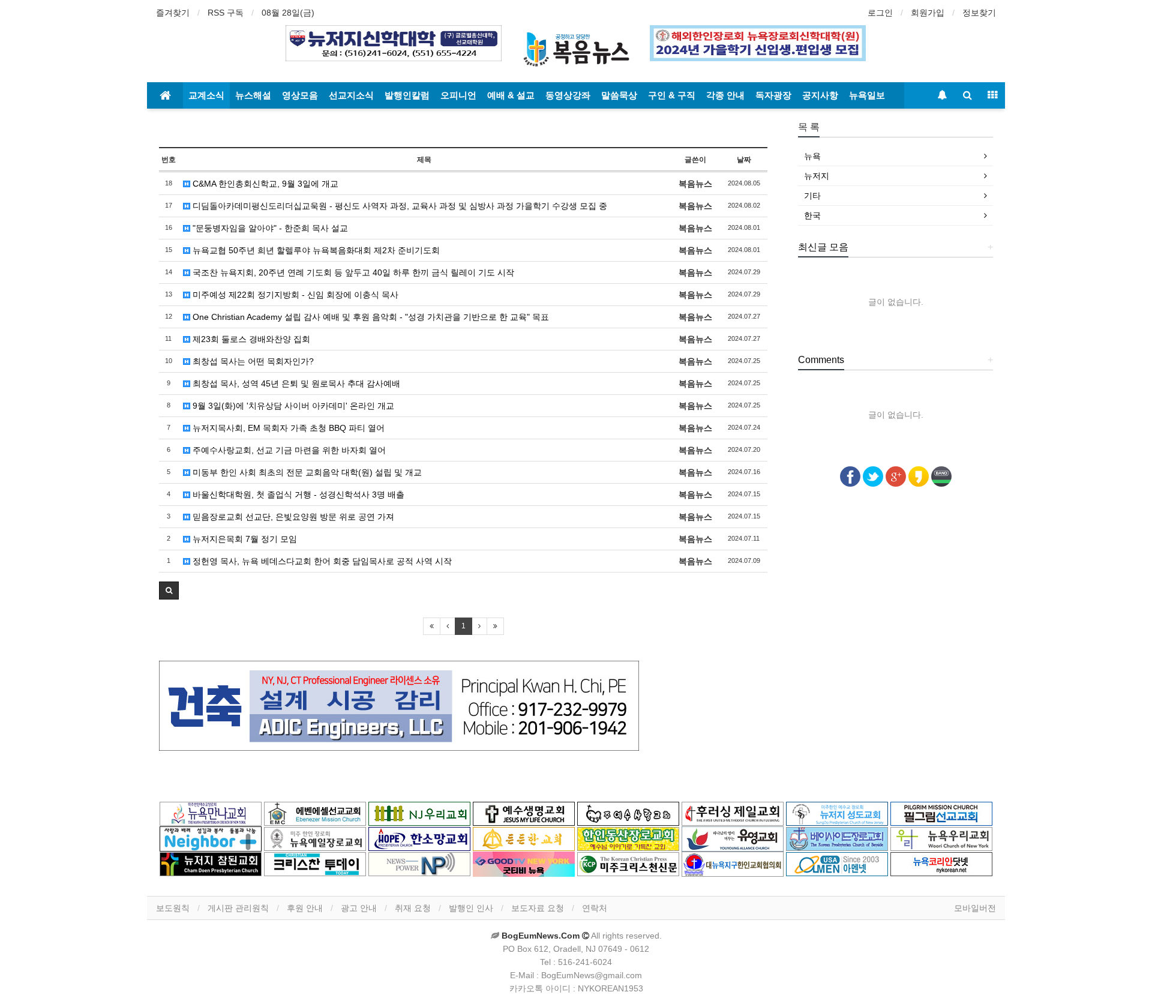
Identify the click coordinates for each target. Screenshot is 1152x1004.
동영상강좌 (567, 95)
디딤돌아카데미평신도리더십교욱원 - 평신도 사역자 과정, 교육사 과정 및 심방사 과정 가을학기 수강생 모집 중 (398, 206)
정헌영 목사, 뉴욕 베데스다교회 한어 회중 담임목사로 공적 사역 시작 (321, 561)
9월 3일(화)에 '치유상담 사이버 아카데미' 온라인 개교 (292, 405)
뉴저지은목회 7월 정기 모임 (243, 539)
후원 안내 (305, 908)
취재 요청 (413, 908)
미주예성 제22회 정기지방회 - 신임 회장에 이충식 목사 (294, 294)
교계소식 (206, 95)
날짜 (744, 159)
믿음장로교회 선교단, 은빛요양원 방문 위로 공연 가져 (292, 517)
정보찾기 (979, 12)
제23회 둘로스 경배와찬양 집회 (250, 339)
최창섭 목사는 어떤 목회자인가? (252, 361)
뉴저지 (816, 176)
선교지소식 (351, 95)
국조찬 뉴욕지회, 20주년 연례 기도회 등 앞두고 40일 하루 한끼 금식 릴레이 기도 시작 (352, 272)
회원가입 (927, 12)
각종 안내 (725, 95)
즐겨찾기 (173, 12)
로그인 (880, 12)
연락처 (594, 908)
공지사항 (820, 95)
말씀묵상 (619, 95)
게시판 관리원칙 (238, 908)
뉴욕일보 (867, 95)
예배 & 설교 (511, 95)
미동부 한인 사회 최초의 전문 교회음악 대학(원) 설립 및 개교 (306, 472)
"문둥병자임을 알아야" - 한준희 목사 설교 (269, 228)
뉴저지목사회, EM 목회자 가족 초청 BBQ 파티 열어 (287, 428)
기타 (812, 195)
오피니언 (458, 95)
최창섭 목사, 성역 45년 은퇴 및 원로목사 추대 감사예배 (295, 383)
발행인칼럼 (407, 95)
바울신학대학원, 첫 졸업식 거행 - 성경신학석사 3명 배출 (297, 494)
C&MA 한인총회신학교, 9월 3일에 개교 (264, 183)
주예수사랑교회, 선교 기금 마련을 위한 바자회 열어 (288, 450)
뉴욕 (812, 156)
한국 (812, 215)
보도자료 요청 (537, 908)
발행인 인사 (471, 908)
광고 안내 (359, 908)
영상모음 (300, 95)
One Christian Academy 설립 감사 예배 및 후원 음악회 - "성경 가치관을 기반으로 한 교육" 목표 (369, 317)
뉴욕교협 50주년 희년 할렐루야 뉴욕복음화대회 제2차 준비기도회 (315, 250)
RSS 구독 (226, 12)
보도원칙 (173, 908)
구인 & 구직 (671, 95)
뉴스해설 (253, 95)
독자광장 (773, 95)
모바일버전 (975, 908)
